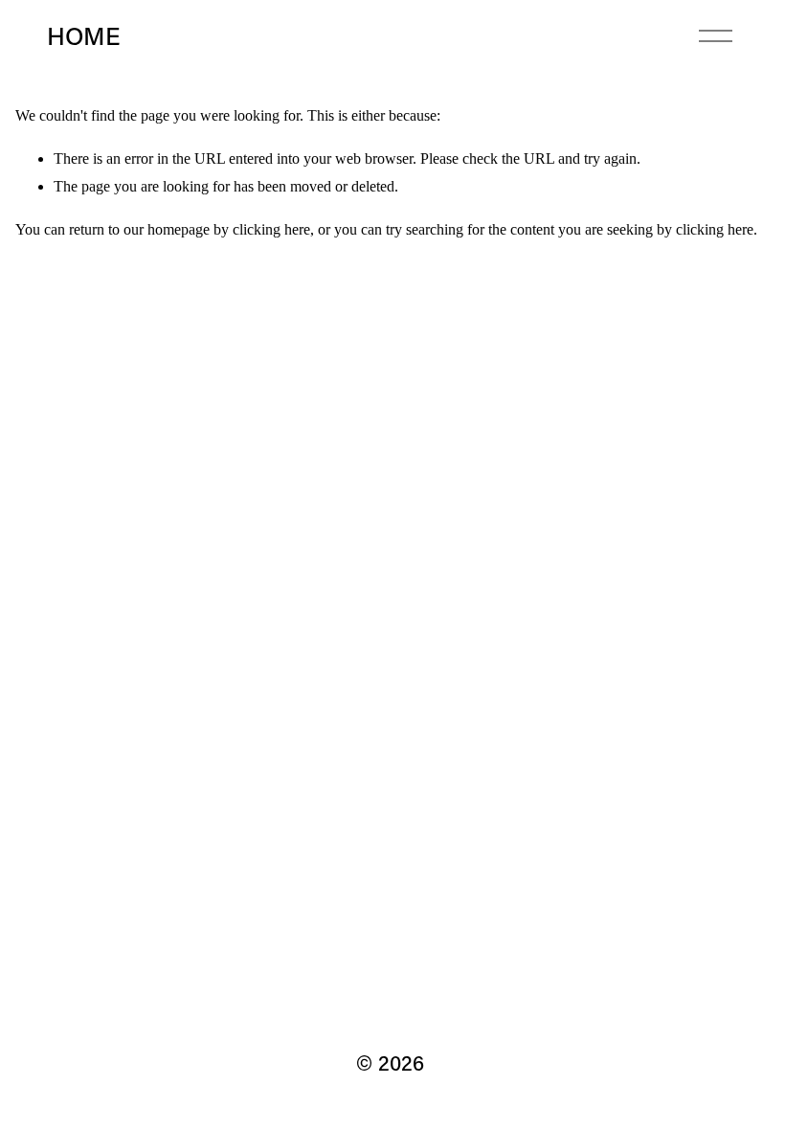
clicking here (271, 229)
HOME (84, 35)
